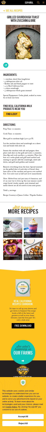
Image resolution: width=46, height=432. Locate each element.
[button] (43, 2)
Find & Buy (11, 114)
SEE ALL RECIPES (12, 10)
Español (29, 2)
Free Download (23, 325)
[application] (23, 404)
